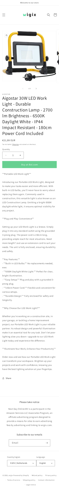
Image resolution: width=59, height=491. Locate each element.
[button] (3, 15)
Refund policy (37, 475)
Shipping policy (29, 480)
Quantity (6, 149)
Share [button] (8, 378)
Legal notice (31, 485)
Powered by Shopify (21, 475)
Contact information (46, 480)
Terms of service (13, 480)
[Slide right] (36, 88)
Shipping (15, 144)
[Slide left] (23, 88)
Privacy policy (51, 475)
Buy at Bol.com (29, 164)
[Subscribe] (46, 442)
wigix (11, 475)
